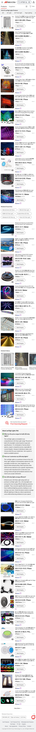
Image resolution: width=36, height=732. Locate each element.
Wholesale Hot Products (27, 722)
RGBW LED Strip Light (7, 213)
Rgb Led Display (15, 717)
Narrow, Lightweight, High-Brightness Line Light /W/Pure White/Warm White (24, 334)
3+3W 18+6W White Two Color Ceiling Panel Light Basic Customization (25, 691)
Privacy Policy (22, 726)
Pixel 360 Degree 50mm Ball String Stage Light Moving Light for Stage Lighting (25, 405)
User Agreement (13, 726)
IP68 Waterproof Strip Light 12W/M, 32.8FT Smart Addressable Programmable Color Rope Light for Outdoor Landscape (24, 191)
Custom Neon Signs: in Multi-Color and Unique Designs (25, 80)
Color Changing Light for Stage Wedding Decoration (25, 581)
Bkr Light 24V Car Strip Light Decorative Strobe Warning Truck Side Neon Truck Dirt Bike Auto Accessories (24, 175)
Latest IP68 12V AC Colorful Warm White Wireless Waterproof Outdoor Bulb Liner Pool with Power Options (25, 159)
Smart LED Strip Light (24, 217)
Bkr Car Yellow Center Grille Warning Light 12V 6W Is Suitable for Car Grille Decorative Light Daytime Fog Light (25, 612)
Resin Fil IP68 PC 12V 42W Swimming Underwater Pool (25, 565)
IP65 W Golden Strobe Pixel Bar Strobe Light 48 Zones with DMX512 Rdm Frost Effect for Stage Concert (25, 302)
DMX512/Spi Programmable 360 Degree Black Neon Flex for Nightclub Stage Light (24, 533)
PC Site (18, 724)
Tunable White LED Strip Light (24, 213)
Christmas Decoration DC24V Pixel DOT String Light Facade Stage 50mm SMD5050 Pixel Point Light (25, 549)
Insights (24, 724)
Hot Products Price (15, 722)
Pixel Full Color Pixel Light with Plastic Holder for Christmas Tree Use (25, 596)
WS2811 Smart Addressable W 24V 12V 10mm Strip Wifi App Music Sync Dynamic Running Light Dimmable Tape (25, 318)
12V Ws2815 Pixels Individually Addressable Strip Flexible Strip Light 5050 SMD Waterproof (25, 374)
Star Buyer (12, 724)
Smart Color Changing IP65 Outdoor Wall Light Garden (23, 390)
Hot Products (5, 722)
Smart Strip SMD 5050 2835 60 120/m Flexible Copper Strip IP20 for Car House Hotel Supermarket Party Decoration (25, 660)
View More (17, 708)
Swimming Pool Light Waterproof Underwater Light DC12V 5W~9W (24, 644)
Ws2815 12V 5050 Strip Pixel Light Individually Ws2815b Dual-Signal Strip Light (25, 271)
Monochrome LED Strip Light (9, 210)
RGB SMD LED (5, 717)
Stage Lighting (28, 13)
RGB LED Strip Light (24, 210)
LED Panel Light (18, 13)
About (6, 726)
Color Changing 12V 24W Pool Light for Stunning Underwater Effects (25, 628)
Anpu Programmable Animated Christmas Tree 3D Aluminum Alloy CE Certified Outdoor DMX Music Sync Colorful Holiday (24, 32)
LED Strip (23, 717)
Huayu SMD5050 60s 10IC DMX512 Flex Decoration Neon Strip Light (25, 517)
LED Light (9, 13)
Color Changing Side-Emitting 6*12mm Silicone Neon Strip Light (24, 502)
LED (3, 13)
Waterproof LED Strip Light (9, 217)
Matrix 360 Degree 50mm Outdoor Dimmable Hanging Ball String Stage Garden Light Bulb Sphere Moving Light (25, 112)
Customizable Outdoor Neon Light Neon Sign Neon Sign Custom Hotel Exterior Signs (25, 96)
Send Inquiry (20, 26)
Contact (29, 726)
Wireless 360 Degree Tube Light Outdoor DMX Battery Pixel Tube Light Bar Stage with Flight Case (24, 676)
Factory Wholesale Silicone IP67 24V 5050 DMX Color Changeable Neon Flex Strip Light (24, 287)
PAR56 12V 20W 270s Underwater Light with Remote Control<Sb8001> (24, 239)
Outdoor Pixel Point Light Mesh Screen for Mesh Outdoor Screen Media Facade (25, 143)
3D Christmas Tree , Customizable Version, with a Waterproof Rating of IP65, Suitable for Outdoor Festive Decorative (24, 48)
